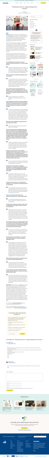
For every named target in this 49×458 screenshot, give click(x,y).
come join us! (8, 40)
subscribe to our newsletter (29, 0)
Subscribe (45, 436)
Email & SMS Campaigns (20, 451)
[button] (38, 3)
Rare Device (10, 35)
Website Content (32, 24)
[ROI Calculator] (40, 75)
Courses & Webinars (28, 443)
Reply (8, 357)
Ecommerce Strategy (32, 23)
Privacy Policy (40, 456)
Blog (26, 442)
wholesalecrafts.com (13, 196)
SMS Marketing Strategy (20, 450)
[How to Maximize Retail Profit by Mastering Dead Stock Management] (32, 58)
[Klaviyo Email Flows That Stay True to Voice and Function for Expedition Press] (32, 50)
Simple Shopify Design (20, 443)
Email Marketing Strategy (20, 449)
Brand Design (31, 22)
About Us (11, 442)
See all (41, 81)
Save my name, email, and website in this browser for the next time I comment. (20, 388)
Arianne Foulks (10, 361)
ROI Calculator (40, 76)
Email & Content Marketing (33, 25)
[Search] (42, 17)
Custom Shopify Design (20, 442)
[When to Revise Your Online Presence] (32, 54)
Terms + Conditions (44, 456)
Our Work (11, 443)
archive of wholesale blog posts (20, 307)
